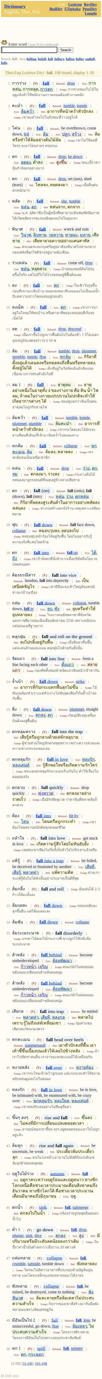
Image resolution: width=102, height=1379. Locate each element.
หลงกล (58, 1017)
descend (74, 329)
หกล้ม (65, 357)
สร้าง (76, 134)
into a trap (50, 860)
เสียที (89, 866)
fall (50, 59)
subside (34, 1264)
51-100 (27, 1363)
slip (64, 201)
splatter (77, 1348)
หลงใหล (61, 1101)
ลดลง (26, 162)
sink (43, 1207)
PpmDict (90, 9)
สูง (81, 1235)
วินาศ (26, 235)
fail (55, 1320)
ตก (34, 207)
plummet (89, 351)
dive (38, 1235)
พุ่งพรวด (45, 793)
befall (42, 59)
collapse (70, 446)
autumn (57, 1173)
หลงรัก (88, 759)
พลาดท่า (31, 872)
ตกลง (41, 715)
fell (26, 134)
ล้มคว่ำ (27, 111)
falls (4, 63)
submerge (80, 1207)
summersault (35, 1045)
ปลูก (66, 134)
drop (71, 83)
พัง (56, 609)
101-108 (41, 1363)
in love (57, 759)
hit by (73, 816)
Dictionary (15, 6)
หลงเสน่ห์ (21, 765)
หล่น (25, 207)
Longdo (91, 13)
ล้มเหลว (79, 1326)
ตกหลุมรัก (42, 1101)
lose (86, 1320)
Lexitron (75, 4)
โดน (25, 822)
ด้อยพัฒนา (62, 960)
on (72, 552)
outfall (90, 59)
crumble (19, 1264)
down (43, 524)
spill (41, 1348)
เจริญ (43, 966)
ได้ (94, 552)
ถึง (14, 558)
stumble (18, 357)
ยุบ (49, 609)
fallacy (59, 59)
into (41, 552)
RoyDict (90, 4)
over (54, 1067)
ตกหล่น (82, 496)
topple (82, 105)
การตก (46, 89)
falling (31, 59)
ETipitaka (73, 9)
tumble (69, 105)
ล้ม (45, 134)
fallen (70, 59)
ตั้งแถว (67, 664)
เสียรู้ (16, 872)
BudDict (56, 9)
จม (15, 474)
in (28, 609)
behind (51, 954)
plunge (18, 1235)
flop (42, 357)
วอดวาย (55, 235)
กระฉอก (36, 1354)
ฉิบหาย (39, 235)
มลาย (85, 235)
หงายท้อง (84, 1067)
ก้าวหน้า (28, 966)
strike (80, 681)
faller (80, 59)
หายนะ (71, 235)
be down (75, 156)
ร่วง (86, 468)
